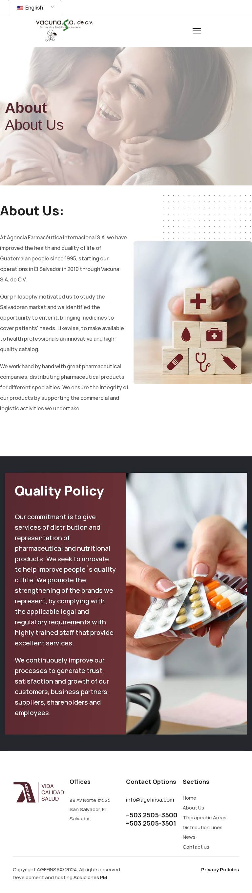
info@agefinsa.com (150, 799)
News (189, 837)
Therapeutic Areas (204, 817)
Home (189, 798)
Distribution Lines (202, 827)
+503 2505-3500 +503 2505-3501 (152, 819)
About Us (193, 808)
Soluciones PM (90, 877)
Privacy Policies (220, 869)
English (33, 7)
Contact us (196, 847)
